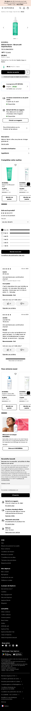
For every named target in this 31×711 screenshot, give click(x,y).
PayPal (19, 60)
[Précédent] (3, 27)
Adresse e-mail (5, 483)
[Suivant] (27, 27)
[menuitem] (24, 8)
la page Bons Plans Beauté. (8, 662)
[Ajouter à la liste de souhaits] (15, 165)
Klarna (3, 61)
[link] (15, 252)
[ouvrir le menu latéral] (2, 8)
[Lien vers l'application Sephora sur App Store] (17, 654)
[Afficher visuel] (15, 26)
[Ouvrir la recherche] (20, 8)
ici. (10, 660)
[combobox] (15, 222)
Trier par (3, 218)
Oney (22, 60)
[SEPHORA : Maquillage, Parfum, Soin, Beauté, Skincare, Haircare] (9, 8)
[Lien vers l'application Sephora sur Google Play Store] (7, 654)
